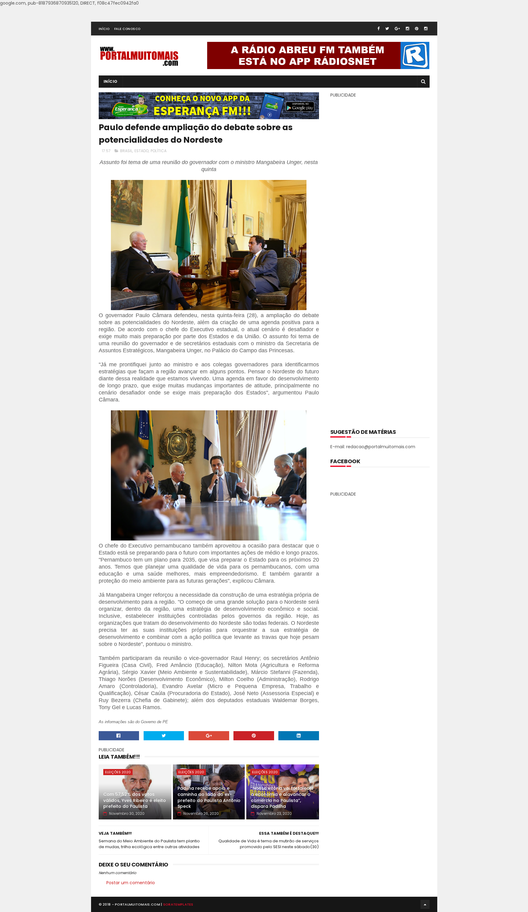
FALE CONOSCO (127, 29)
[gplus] (397, 28)
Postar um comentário (130, 883)
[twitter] (387, 28)
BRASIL (126, 150)
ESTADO (141, 150)
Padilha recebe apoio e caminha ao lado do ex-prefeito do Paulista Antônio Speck (209, 797)
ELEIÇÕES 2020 (118, 772)
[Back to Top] (425, 904)
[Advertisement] (380, 258)
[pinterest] (416, 28)
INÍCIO (104, 29)
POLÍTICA (159, 150)
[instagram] (407, 28)
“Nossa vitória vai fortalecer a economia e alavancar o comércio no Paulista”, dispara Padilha (282, 797)
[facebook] (378, 28)
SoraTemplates (178, 904)
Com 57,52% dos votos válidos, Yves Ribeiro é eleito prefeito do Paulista (134, 800)
